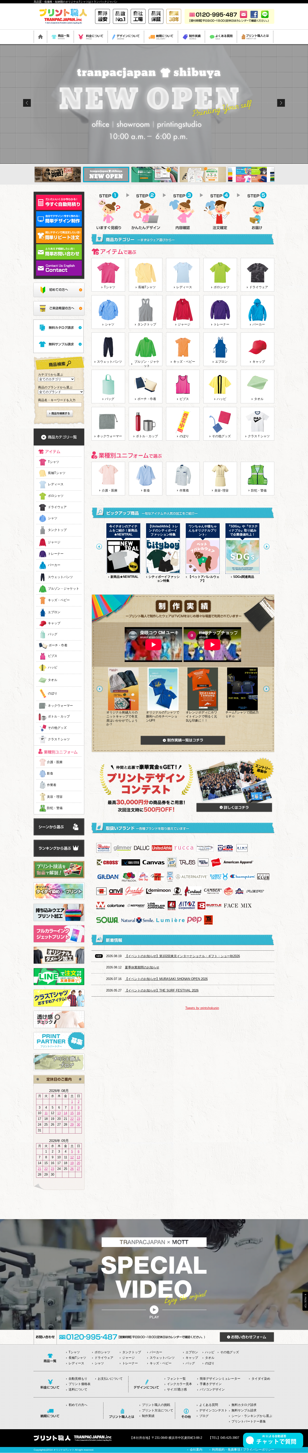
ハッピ (221, 399)
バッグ (109, 399)
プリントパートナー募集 (248, 1421)
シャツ (109, 324)
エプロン (221, 361)
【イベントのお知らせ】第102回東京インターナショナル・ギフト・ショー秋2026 (182, 956)
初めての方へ (78, 1405)
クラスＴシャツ (259, 436)
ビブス (184, 399)
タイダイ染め (260, 1378)
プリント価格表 (79, 1384)
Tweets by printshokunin (202, 1008)
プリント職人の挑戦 (156, 1405)
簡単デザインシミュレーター (220, 1378)
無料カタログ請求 (244, 1405)
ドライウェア (258, 287)
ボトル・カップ (147, 436)
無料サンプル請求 (244, 1410)
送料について (78, 1389)
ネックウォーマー (109, 436)
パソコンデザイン (212, 1389)
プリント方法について (157, 1410)
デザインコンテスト (213, 1410)
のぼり (184, 436)
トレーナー (221, 324)
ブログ (204, 1416)
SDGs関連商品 (243, 577)
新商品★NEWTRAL (124, 577)
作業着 (51, 785)
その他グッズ (221, 436)
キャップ (258, 361)
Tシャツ (109, 287)
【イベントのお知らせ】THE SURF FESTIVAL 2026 (162, 990)
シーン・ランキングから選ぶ (251, 1416)
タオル (258, 399)
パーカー (258, 324)
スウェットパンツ (109, 361)
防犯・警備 (55, 808)
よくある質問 (208, 1405)
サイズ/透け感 (177, 1389)
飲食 (50, 773)
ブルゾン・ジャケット (146, 364)
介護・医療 (55, 762)
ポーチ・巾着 (146, 399)
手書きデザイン (211, 1384)
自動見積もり (78, 1378)
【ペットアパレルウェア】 (203, 579)
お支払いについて (110, 1378)
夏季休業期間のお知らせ (142, 967)
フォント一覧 (176, 1378)
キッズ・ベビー (184, 361)
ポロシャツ (221, 287)
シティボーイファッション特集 (164, 579)
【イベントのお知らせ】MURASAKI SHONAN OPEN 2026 (166, 979)
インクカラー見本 (179, 1384)
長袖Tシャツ (147, 287)
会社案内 (196, 1449)
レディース (184, 287)
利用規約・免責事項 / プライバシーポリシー (243, 1449)
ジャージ (184, 324)
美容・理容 (55, 796)
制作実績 (148, 1416)
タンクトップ (146, 324)
